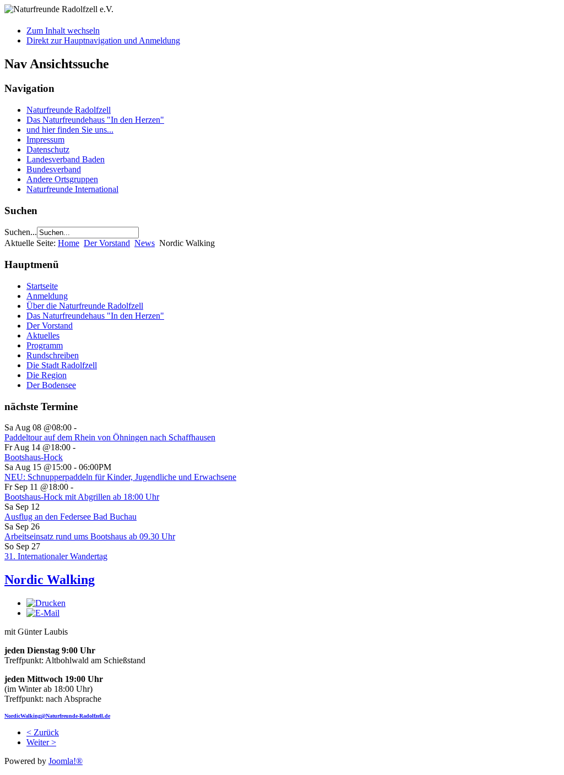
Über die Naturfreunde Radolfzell (84, 305)
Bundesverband (53, 169)
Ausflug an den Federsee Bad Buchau (70, 516)
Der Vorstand (107, 243)
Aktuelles (42, 335)
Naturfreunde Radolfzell (68, 109)
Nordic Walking (49, 579)
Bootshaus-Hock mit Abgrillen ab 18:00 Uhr (81, 496)
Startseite (42, 286)
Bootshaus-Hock (33, 457)
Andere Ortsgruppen (62, 179)
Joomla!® (65, 761)
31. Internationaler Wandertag (55, 556)
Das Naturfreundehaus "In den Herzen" (95, 119)
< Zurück (42, 732)
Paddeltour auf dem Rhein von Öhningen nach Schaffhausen (109, 437)
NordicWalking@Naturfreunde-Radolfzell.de (57, 716)
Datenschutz (47, 149)
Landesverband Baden (65, 159)
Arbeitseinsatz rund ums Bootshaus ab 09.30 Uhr (89, 536)
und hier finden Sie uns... (69, 129)
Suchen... (20, 232)
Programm (44, 345)
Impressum (45, 139)
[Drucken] (46, 603)
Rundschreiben (52, 355)
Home (68, 243)
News (144, 243)
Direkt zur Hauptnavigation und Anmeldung (103, 40)
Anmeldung (47, 296)
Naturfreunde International (72, 189)
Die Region (46, 375)
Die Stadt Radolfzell (61, 365)
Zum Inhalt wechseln (63, 30)
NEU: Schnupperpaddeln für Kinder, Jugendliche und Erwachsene (120, 477)
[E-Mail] (42, 613)
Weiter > (41, 742)
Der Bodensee (51, 385)
